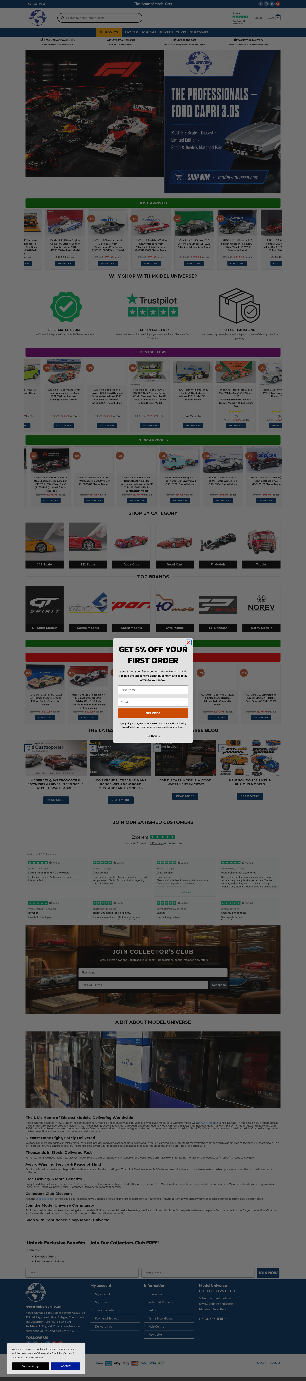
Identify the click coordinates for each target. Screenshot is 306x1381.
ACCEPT (65, 1366)
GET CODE (153, 713)
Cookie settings (30, 1366)
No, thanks (153, 736)
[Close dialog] (188, 643)
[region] (46, 1358)
